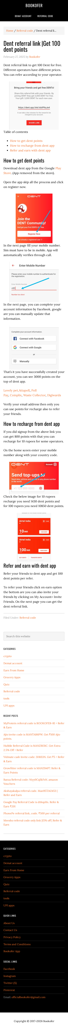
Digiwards (54, 395)
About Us (9, 923)
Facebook (9, 968)
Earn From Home (13, 670)
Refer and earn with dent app (30, 150)
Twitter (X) (10, 983)
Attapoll (24, 390)
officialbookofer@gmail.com (28, 997)
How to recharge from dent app (32, 145)
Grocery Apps (11, 677)
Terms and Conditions (17, 944)
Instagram (9, 976)
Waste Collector (34, 395)
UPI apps (8, 705)
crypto (7, 656)
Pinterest (9, 990)
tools (6, 698)
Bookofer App (11, 951)
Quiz (6, 684)
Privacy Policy (12, 937)
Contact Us (10, 930)
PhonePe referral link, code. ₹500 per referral (31, 813)
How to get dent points (26, 141)
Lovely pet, (11, 390)
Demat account (12, 663)
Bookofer (34, 5)
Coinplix (16, 395)
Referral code (27, 617)
